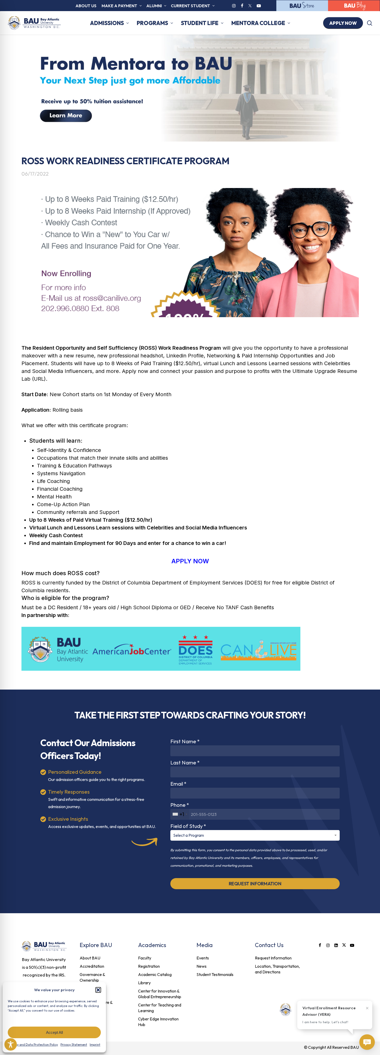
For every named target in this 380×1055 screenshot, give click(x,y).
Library (144, 982)
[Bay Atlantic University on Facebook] (242, 6)
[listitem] (44, 967)
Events (202, 957)
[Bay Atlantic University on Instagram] (234, 6)
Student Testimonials (214, 974)
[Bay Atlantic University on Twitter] (250, 5)
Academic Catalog (155, 974)
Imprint (95, 1044)
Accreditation (92, 966)
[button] (98, 990)
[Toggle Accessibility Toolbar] (10, 1044)
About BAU (90, 957)
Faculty (144, 957)
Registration (149, 966)
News (201, 966)
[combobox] (180, 814)
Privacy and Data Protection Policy (33, 1044)
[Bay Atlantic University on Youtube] (259, 6)
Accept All (54, 1032)
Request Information (273, 957)
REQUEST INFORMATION (255, 884)
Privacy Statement (73, 1044)
